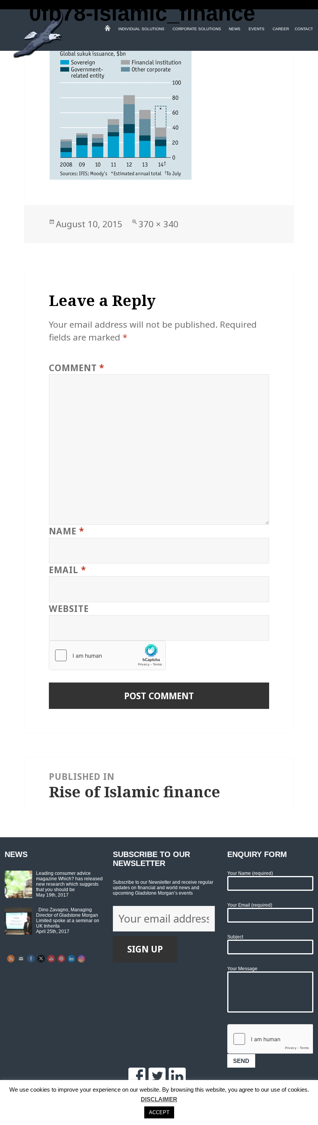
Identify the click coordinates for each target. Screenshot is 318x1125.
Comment (76, 368)
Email (67, 570)
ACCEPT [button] (159, 1112)
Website (68, 609)
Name (66, 531)
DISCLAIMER (159, 1099)
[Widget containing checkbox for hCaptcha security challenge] (107, 655)
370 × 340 (158, 224)
